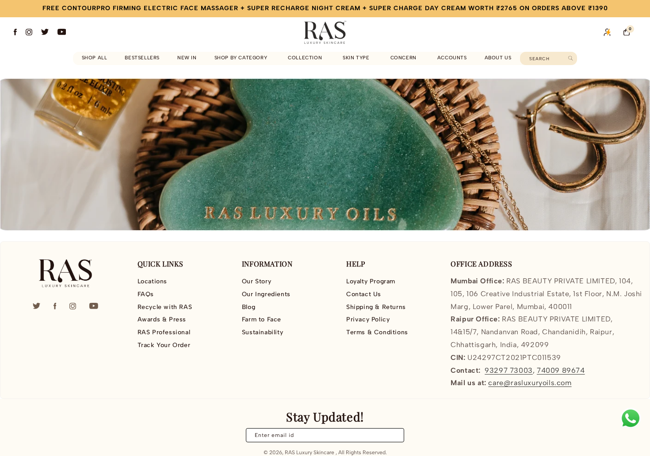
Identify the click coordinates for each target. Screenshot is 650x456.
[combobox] (548, 58)
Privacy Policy (368, 319)
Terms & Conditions (377, 332)
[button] (242, 58)
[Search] (571, 58)
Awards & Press (162, 319)
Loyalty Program (370, 281)
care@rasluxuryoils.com (529, 383)
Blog (248, 307)
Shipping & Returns (376, 307)
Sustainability (262, 332)
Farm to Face (261, 319)
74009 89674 (561, 370)
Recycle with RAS (165, 307)
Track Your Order (164, 345)
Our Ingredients (266, 294)
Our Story (256, 281)
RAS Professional (164, 332)
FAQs (146, 294)
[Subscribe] (392, 435)
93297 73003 (509, 370)
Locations (152, 281)
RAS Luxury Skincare (309, 452)
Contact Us (363, 294)
